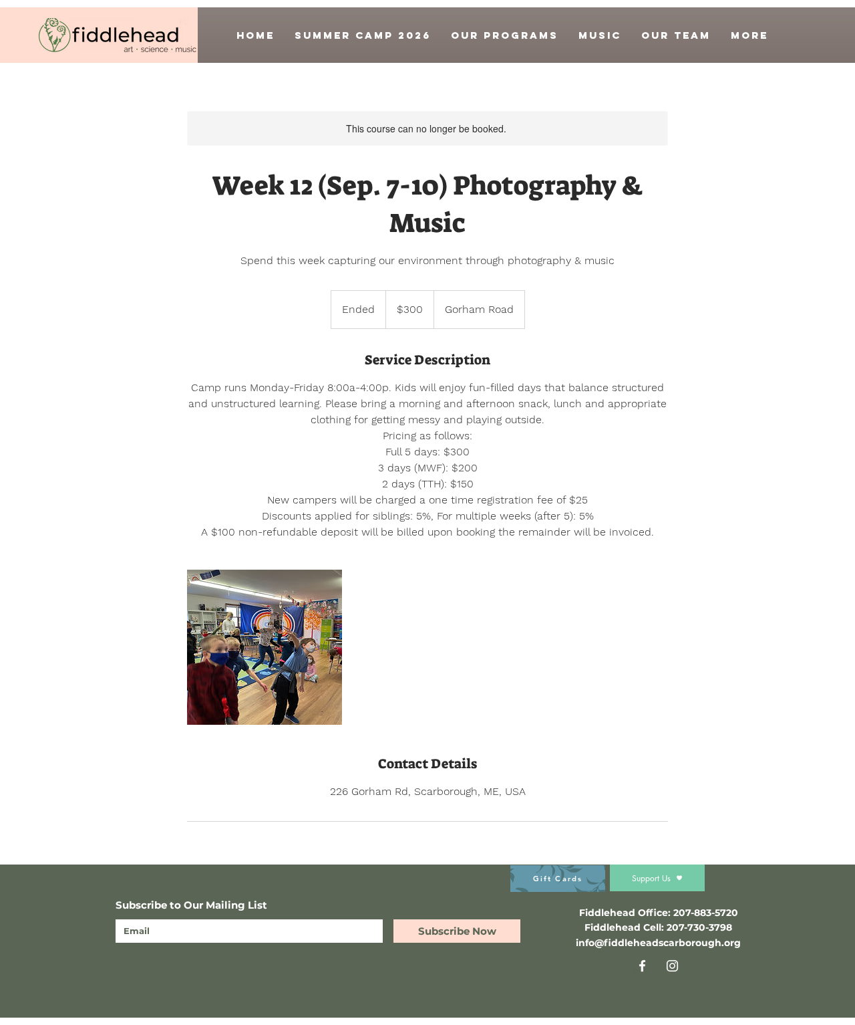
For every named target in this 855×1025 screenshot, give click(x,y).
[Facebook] (642, 966)
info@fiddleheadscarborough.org (658, 943)
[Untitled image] (264, 647)
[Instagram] (672, 966)
